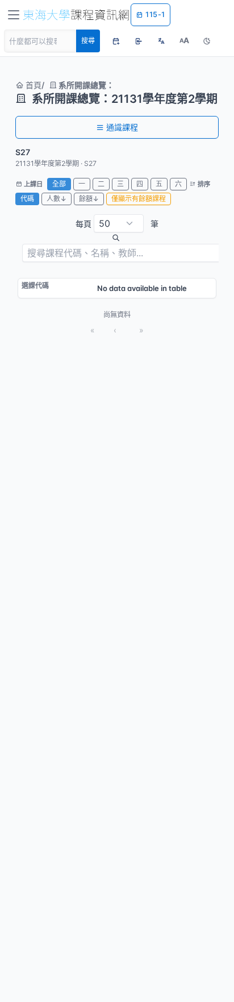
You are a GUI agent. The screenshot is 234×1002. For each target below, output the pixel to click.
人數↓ (56, 198)
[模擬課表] (116, 41)
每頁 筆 (117, 223)
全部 (59, 184)
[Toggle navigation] (14, 15)
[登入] (138, 41)
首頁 (32, 85)
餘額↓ (89, 198)
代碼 (27, 198)
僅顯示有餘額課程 (138, 198)
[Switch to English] (161, 41)
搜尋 (88, 40)
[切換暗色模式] (206, 41)
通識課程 (122, 127)
